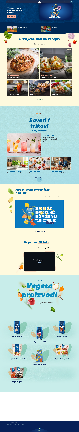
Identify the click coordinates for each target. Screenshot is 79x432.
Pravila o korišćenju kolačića (18, 425)
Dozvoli (40, 262)
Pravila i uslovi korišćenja (20, 424)
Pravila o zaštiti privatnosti (10, 425)
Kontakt (8, 424)
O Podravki (15, 424)
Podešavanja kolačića (25, 425)
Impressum (11, 424)
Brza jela (8, 1)
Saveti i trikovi (13, 1)
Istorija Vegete (62, 423)
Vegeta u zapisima (56, 423)
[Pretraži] (67, 1)
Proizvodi (18, 1)
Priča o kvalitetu (68, 423)
